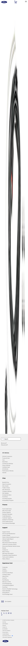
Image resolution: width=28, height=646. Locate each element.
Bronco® (4, 443)
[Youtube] (6, 613)
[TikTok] (1, 614)
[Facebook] (1, 613)
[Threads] (10, 613)
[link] (4, 622)
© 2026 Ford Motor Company (8, 620)
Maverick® (4, 445)
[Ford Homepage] (5, 642)
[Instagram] (8, 613)
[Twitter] (4, 613)
